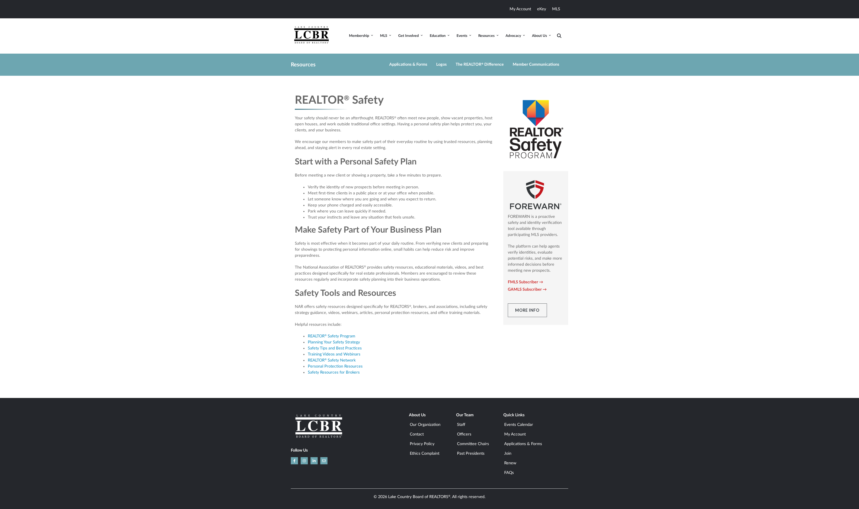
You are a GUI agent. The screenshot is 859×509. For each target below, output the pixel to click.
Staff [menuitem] (461, 425)
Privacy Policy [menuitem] (422, 444)
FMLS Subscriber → (525, 282)
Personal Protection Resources (335, 366)
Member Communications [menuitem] (536, 65)
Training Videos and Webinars (334, 354)
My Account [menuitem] (515, 434)
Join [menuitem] (507, 454)
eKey (541, 9)
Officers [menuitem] (464, 434)
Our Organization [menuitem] (425, 425)
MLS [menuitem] (383, 36)
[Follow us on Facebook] (294, 460)
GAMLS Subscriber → (527, 290)
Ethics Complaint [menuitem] (424, 454)
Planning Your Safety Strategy (334, 342)
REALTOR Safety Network (332, 360)
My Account (520, 9)
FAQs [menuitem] (509, 473)
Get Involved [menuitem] (408, 36)
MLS (556, 9)
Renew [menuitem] (510, 463)
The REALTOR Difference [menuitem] (480, 65)
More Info (527, 310)
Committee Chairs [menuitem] (473, 444)
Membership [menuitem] (359, 36)
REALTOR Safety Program (331, 336)
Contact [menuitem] (417, 434)
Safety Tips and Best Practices (335, 348)
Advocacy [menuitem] (513, 36)
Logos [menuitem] (441, 65)
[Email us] (323, 460)
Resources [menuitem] (486, 36)
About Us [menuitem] (539, 36)
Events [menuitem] (462, 36)
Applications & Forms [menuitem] (408, 65)
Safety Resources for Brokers (334, 372)
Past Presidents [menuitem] (471, 454)
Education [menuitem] (438, 36)
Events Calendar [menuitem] (518, 425)
